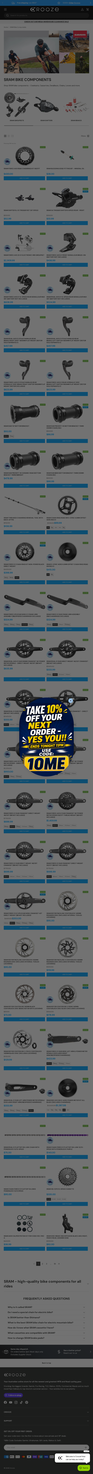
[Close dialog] (71, 701)
